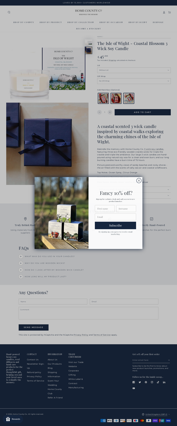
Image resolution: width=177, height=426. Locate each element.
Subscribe (115, 225)
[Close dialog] (138, 180)
